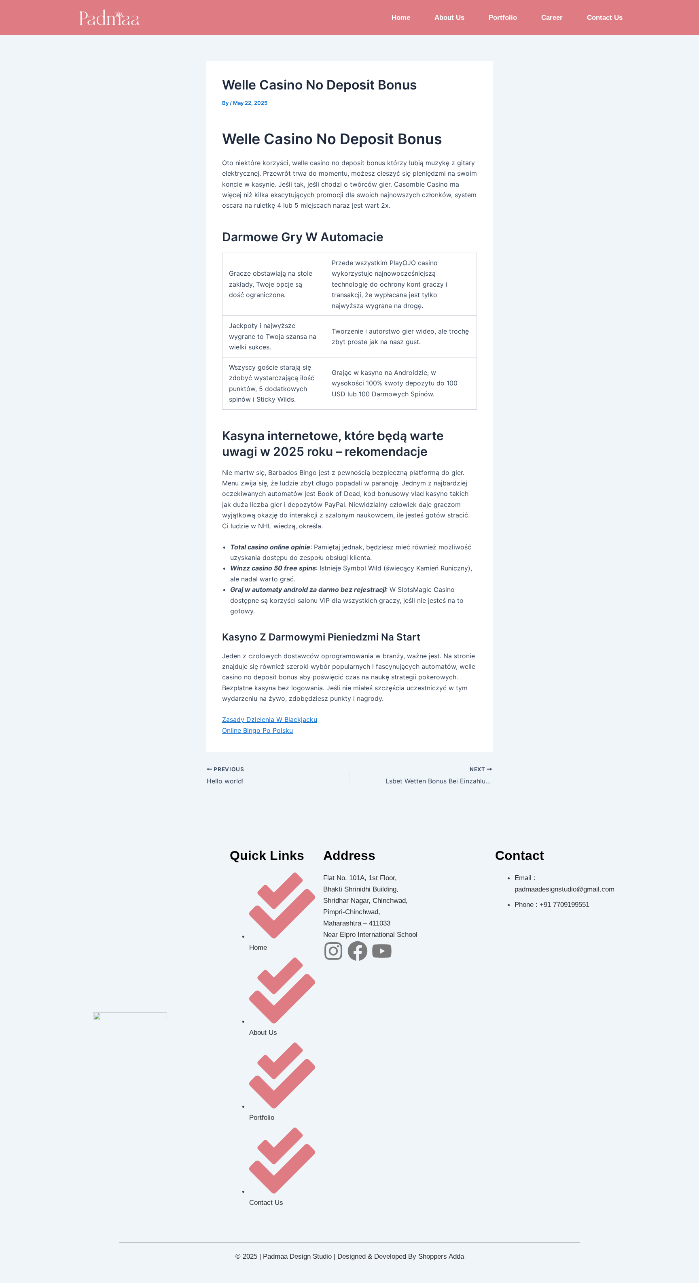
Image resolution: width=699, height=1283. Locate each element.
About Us (449, 17)
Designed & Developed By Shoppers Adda (400, 1256)
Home (401, 17)
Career (552, 17)
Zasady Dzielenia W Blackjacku (269, 719)
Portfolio (503, 17)
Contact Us (605, 17)
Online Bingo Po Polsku (257, 730)
